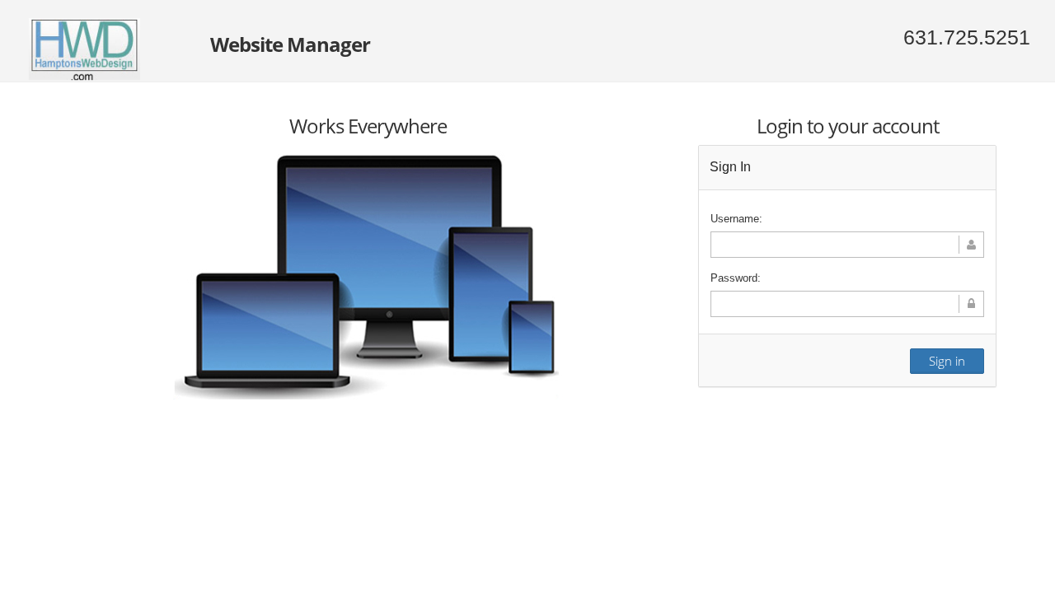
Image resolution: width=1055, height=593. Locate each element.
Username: (736, 218)
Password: (735, 278)
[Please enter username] (847, 244)
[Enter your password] (847, 304)
